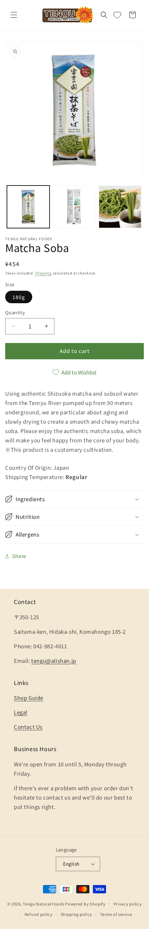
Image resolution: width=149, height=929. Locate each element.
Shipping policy (77, 914)
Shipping (43, 273)
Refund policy (39, 914)
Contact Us (28, 726)
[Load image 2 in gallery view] (74, 207)
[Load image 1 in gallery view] (28, 207)
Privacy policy (128, 904)
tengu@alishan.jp (53, 660)
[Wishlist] (117, 14)
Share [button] (19, 555)
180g (18, 297)
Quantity (15, 312)
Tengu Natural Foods (43, 903)
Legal (20, 712)
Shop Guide (28, 697)
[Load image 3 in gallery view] (120, 207)
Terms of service (116, 914)
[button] (13, 14)
